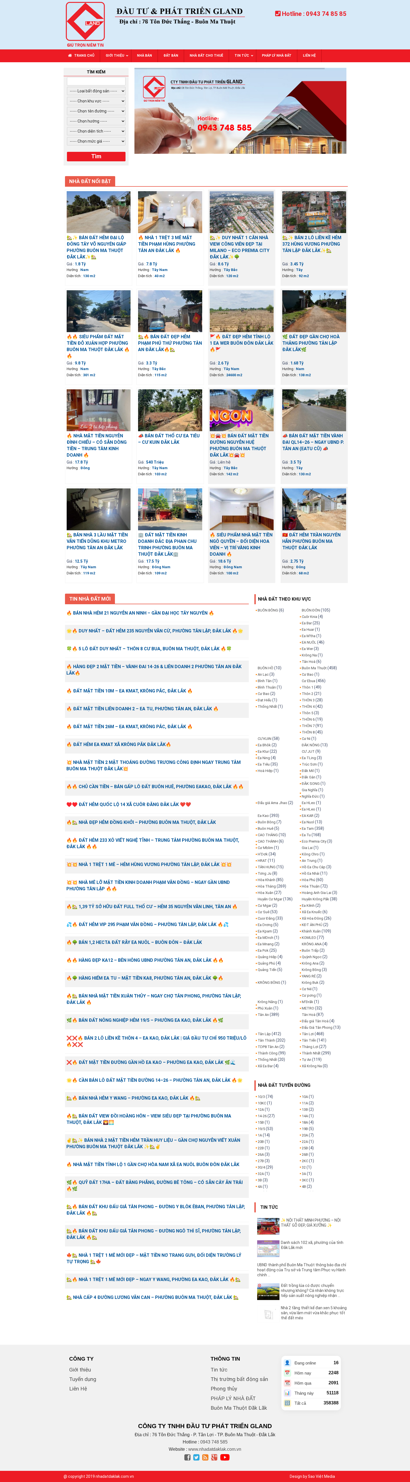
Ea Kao (263, 816)
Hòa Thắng (267, 886)
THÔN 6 (308, 719)
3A (304, 1174)
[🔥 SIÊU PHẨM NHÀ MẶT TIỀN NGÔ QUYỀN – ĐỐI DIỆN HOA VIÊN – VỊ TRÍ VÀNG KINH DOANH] (242, 509)
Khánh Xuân (311, 931)
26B (305, 1154)
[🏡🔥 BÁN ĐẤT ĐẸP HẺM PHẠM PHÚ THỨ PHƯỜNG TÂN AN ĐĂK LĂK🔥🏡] (170, 310)
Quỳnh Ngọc (312, 957)
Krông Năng (267, 1002)
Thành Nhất (311, 1053)
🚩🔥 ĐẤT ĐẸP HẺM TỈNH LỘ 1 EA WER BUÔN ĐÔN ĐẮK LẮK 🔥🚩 (241, 343)
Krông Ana (310, 963)
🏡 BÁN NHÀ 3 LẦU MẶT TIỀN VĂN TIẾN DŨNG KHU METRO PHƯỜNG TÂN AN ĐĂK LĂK (97, 541)
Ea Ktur (263, 751)
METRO (308, 1008)
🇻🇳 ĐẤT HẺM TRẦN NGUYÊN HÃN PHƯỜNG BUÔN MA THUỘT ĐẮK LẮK (311, 541)
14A (305, 1116)
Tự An (306, 1059)
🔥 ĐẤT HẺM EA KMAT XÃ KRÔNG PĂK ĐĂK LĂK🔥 (118, 744)
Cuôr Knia (309, 617)
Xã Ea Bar (265, 1066)
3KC (305, 1180)
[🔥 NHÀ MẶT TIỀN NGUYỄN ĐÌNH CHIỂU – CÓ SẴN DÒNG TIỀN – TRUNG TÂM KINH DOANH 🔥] (99, 409)
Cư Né (307, 989)
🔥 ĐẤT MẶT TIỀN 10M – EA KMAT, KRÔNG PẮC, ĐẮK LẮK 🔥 (129, 691)
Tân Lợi (308, 1034)
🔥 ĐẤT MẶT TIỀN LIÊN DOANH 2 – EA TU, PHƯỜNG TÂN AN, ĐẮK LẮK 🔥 (142, 708)
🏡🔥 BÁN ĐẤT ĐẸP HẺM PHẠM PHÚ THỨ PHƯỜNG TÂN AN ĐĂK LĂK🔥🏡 (170, 343)
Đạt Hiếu (264, 700)
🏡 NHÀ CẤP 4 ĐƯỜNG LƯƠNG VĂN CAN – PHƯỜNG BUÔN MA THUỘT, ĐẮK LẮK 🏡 (152, 1297)
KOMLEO (309, 938)
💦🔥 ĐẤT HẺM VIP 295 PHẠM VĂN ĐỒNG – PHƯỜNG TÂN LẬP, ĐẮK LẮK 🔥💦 (147, 924)
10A (305, 1097)
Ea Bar (307, 623)
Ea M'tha (308, 636)
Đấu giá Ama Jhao (272, 803)
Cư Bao (263, 694)
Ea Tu (306, 835)
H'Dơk (263, 854)
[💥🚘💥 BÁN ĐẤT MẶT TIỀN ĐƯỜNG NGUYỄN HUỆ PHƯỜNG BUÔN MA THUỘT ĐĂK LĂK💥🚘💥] (242, 409)
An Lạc (263, 674)
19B (305, 1129)
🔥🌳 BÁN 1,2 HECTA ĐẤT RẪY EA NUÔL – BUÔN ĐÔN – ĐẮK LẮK (134, 942)
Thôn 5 (307, 713)
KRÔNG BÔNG (269, 982)
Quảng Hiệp (267, 957)
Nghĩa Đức (310, 796)
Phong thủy (224, 1388)
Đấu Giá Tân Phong (317, 1027)
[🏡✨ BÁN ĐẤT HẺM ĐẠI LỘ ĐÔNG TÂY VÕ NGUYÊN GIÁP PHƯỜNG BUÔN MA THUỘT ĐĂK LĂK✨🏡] (99, 211)
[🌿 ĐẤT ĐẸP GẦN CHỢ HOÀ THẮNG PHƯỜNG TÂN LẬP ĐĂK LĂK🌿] (314, 310)
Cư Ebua (308, 681)
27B (261, 1161)
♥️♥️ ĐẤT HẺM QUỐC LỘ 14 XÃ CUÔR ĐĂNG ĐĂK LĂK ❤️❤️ (128, 804)
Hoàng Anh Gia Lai (316, 893)
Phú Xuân (265, 1008)
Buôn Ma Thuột (314, 668)
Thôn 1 (307, 687)
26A (261, 1154)
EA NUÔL (309, 642)
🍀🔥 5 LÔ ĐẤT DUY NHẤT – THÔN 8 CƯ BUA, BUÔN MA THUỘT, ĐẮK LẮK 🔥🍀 (149, 648)
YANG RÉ (309, 976)
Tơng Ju (264, 873)
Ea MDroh (265, 938)
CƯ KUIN (264, 739)
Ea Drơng (265, 925)
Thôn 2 (307, 694)
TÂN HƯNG (267, 867)
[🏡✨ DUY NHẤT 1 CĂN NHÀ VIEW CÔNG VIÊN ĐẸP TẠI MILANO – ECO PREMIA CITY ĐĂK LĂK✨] (242, 211)
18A (305, 1122)
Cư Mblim (265, 848)
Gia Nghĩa (309, 790)
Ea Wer (307, 649)
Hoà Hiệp (265, 771)
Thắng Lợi (310, 1047)
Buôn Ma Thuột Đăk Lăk (239, 1408)
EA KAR (307, 816)
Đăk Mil (308, 771)
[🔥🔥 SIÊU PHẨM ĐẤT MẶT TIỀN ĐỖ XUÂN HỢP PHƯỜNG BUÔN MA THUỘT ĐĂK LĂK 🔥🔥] (99, 310)
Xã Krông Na (312, 1066)
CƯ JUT (308, 751)
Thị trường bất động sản (239, 1379)
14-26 (262, 1116)
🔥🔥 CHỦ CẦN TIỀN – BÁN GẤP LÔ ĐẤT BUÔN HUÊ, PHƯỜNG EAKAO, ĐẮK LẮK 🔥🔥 (155, 786)
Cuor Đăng (266, 918)
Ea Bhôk (264, 745)
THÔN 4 (308, 706)
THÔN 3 (308, 700)
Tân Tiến (309, 1040)
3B (260, 1180)
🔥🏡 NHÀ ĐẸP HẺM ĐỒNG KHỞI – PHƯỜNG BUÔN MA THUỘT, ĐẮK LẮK (141, 822)
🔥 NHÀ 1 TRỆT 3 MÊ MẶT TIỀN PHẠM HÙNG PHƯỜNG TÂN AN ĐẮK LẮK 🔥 (166, 244)
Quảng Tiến (267, 970)
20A (305, 1135)
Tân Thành (266, 1040)
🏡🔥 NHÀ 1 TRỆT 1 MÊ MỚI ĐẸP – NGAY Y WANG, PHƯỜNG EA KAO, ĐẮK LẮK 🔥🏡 (153, 1279)
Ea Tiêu (264, 764)
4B (304, 1186)
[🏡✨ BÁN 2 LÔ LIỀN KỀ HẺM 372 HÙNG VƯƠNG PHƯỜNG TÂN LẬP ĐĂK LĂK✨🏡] (314, 211)
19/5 (261, 1129)
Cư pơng (309, 995)
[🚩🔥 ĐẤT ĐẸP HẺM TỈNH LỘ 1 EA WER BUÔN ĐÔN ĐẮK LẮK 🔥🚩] (242, 310)
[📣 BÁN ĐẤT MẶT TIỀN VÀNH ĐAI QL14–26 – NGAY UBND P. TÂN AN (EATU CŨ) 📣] (314, 409)
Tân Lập (264, 1034)
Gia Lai (307, 848)
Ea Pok (263, 950)
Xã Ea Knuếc (312, 912)
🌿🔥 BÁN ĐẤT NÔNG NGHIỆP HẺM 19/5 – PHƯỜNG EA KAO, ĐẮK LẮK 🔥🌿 (144, 1020)
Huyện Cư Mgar (270, 899)
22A (305, 1142)
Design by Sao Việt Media (312, 1476)
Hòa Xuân (265, 893)
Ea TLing (309, 758)
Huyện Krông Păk (315, 899)
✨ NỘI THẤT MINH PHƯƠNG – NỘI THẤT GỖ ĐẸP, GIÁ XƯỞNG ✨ (311, 1222)
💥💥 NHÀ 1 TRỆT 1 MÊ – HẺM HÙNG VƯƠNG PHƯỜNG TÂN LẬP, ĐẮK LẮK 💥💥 (149, 864)
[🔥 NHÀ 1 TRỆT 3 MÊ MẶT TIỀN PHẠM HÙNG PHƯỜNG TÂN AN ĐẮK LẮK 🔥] (170, 211)
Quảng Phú (266, 963)
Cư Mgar (264, 905)
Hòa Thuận (311, 886)
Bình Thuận (267, 687)
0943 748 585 (214, 1442)
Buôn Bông (267, 822)
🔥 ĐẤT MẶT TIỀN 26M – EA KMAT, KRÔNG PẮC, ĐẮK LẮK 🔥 (129, 726)
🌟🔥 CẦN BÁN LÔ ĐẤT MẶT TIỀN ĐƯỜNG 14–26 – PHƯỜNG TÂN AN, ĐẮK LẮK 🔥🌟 (154, 1080)
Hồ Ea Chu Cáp (313, 867)
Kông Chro (310, 854)
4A (260, 1186)
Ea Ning (264, 758)
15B (261, 1122)
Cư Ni (306, 739)
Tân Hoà (308, 662)
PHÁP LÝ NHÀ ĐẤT (233, 1398)
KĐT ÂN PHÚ (312, 925)
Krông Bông (311, 970)
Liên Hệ (78, 1388)
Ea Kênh (308, 905)
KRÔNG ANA (312, 944)
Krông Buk (310, 982)
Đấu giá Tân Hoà (315, 1021)
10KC (262, 1103)
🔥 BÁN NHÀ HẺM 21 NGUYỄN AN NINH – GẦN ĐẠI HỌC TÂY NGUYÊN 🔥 (140, 613)
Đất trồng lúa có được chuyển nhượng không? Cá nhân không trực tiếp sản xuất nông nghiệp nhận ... (312, 1290)
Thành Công (268, 1053)
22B (261, 1148)
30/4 (261, 1167)
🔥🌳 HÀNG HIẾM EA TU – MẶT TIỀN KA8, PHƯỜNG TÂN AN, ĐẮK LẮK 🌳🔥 (144, 978)
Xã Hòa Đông (312, 918)
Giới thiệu (80, 1369)
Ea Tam (308, 828)
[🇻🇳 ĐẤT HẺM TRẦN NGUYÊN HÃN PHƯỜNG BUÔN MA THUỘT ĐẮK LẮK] (314, 509)
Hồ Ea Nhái (310, 873)
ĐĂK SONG (311, 783)
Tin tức (219, 1369)
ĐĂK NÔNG (311, 745)
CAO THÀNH (268, 841)
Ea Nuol (308, 822)
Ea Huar (308, 629)
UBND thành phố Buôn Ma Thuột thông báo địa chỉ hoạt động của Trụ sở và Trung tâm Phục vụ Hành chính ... (301, 1270)
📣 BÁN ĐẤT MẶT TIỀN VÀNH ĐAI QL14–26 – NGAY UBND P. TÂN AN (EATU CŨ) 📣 (313, 442)
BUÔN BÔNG (268, 610)
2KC (305, 1161)
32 (304, 1167)
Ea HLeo (308, 803)
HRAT (262, 860)
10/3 (261, 1097)
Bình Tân (265, 681)
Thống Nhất (267, 706)
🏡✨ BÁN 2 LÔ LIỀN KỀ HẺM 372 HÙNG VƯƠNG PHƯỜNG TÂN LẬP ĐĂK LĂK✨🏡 (311, 244)
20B (261, 1142)
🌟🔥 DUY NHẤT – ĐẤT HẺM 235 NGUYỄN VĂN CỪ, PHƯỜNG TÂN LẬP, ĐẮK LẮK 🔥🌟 (154, 631)
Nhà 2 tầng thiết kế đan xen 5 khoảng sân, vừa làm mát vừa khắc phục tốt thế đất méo (314, 1313)
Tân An (263, 1015)
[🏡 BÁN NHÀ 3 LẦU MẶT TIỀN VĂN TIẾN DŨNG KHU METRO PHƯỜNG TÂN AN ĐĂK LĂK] (99, 509)
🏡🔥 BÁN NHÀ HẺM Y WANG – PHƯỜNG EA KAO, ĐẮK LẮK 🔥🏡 (133, 1098)
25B (305, 1148)
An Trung (309, 860)
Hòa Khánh (266, 880)
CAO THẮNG (268, 835)
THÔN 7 (308, 726)
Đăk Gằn (308, 777)
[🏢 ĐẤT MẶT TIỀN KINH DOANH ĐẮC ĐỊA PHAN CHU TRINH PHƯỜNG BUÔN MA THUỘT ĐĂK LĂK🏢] (170, 509)
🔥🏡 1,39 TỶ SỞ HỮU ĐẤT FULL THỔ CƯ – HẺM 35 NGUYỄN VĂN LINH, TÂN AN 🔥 (152, 906)
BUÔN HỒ (265, 668)
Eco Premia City (314, 841)
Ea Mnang (266, 944)
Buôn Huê (265, 828)
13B (305, 1109)
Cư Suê (263, 912)
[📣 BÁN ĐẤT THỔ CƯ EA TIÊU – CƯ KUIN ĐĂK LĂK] (170, 409)
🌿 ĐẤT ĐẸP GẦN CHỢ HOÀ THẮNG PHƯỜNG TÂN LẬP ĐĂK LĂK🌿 (311, 343)
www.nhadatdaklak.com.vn (214, 1449)
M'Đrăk (307, 1002)
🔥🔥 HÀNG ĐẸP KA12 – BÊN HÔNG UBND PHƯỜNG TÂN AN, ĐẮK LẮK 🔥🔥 (145, 960)
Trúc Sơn (309, 764)
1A (260, 1135)
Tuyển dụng (82, 1379)
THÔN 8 (308, 732)
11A (305, 1103)
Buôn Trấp (310, 950)
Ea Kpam (265, 931)
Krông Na (309, 655)
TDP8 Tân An (268, 1047)
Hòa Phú (308, 880)
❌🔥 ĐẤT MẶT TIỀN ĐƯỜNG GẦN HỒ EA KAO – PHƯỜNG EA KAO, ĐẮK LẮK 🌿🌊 (151, 1062)
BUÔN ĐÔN (311, 610)
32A (261, 1174)
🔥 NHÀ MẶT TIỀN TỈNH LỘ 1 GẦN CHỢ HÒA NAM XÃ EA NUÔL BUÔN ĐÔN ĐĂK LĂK (152, 1164)
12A (261, 1109)
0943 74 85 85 (326, 13)
